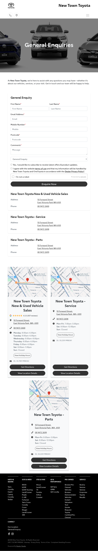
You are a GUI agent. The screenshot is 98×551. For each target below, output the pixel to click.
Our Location (13, 527)
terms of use (40, 168)
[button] (87, 15)
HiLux (38, 484)
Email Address (17, 114)
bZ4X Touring (27, 489)
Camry (10, 494)
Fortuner (25, 500)
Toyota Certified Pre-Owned (70, 514)
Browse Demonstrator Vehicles (70, 494)
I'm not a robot (22, 176)
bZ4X (24, 487)
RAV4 (24, 484)
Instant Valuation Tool (68, 502)
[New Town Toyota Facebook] (9, 534)
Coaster (39, 497)
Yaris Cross (26, 502)
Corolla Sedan (11, 498)
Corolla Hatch (11, 490)
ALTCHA (83, 177)
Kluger (24, 510)
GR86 (52, 489)
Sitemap (27, 542)
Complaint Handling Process (61, 542)
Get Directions (27, 367)
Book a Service (82, 485)
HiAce (38, 494)
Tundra (39, 492)
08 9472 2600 (43, 206)
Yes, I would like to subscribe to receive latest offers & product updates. (45, 164)
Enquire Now (49, 184)
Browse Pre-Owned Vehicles (69, 487)
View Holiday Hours (22, 355)
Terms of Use (45, 542)
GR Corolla (54, 492)
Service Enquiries (83, 490)
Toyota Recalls (82, 495)
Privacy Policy (35, 542)
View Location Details (27, 373)
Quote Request (68, 508)
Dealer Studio (21, 546)
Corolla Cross (25, 506)
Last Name (54, 104)
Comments (16, 145)
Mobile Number (18, 124)
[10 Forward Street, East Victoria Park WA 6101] (16, 15)
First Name (16, 104)
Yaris (9, 487)
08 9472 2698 (43, 229)
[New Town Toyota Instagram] (13, 534)
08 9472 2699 (43, 252)
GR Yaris (53, 487)
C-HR (24, 497)
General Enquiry (14, 529)
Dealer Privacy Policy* (74, 171)
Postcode (15, 134)
